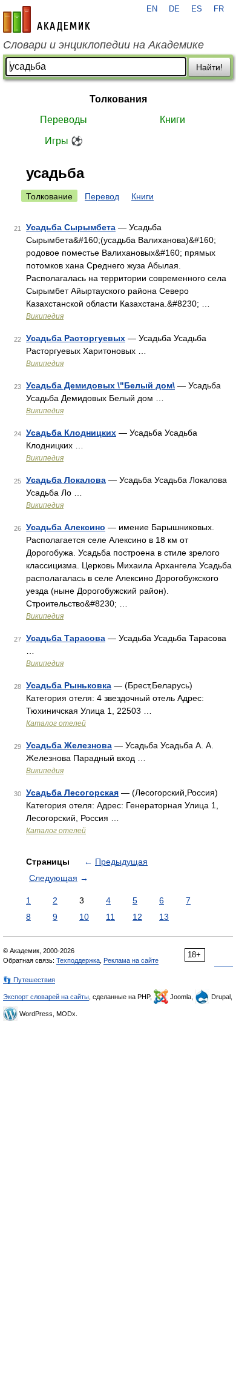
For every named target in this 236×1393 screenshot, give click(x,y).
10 (84, 917)
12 (137, 917)
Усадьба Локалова (66, 480)
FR (219, 9)
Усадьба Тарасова (65, 638)
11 (110, 917)
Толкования (118, 99)
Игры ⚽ (64, 141)
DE (174, 9)
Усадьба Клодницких (71, 432)
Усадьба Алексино (65, 527)
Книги (172, 120)
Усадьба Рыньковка (68, 685)
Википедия (45, 316)
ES (196, 9)
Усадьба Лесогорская (72, 792)
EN (151, 9)
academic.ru (46, 19)
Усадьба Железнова (69, 745)
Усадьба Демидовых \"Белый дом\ (100, 385)
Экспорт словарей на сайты (46, 996)
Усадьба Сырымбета (71, 227)
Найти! (209, 67)
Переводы (63, 120)
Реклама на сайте (131, 960)
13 (164, 917)
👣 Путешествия (29, 979)
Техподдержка (78, 960)
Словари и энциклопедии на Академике (103, 45)
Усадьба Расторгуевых (75, 338)
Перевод (102, 196)
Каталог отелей (56, 723)
